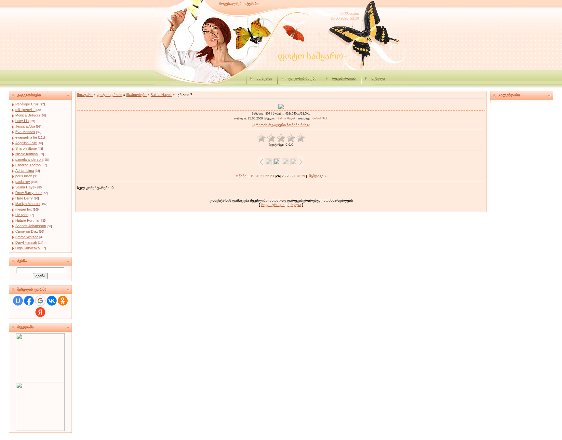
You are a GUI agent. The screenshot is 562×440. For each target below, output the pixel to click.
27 (293, 176)
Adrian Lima (24, 170)
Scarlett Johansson (30, 226)
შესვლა (378, 78)
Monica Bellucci (27, 115)
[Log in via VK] (52, 301)
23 (272, 176)
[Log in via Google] (40, 301)
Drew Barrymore (28, 193)
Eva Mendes (25, 132)
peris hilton (23, 176)
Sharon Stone (26, 148)
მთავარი (264, 78)
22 (267, 176)
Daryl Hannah (26, 242)
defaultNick (320, 118)
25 (284, 176)
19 (252, 176)
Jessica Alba (25, 126)
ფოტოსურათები (302, 78)
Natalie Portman (27, 220)
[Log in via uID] (18, 301)
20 (257, 176)
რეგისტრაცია (344, 78)
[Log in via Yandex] (40, 312)
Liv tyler (21, 215)
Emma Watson (26, 237)
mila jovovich (25, 110)
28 (298, 176)
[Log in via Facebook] (29, 301)
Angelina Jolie (26, 143)
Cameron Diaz (26, 231)
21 (262, 176)
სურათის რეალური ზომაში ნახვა (281, 125)
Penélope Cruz (27, 104)
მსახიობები (136, 95)
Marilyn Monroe (27, 204)
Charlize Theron (28, 165)
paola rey (22, 182)
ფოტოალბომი (109, 95)
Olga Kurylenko (27, 248)
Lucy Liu (22, 121)
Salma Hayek (25, 187)
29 (303, 176)
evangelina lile (26, 137)
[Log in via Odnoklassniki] (63, 301)
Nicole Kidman (26, 154)
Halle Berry (24, 198)
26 (288, 176)
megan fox (23, 209)
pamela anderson (29, 159)
